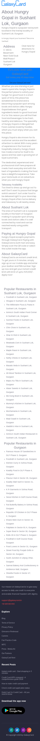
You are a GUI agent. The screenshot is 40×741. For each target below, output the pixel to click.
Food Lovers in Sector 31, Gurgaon (21, 546)
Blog (3, 618)
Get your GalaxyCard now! (20, 83)
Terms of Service (8, 623)
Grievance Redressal (10, 631)
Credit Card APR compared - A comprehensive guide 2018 (14, 678)
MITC (4, 645)
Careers (5, 636)
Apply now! (7, 274)
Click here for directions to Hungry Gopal (28, 48)
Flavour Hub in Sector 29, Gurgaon (21, 478)
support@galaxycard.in (12, 600)
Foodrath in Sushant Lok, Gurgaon (21, 297)
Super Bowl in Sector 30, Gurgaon (21, 531)
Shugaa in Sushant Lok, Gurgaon (21, 301)
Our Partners (7, 653)
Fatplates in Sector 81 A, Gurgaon (21, 527)
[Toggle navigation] (28, 3)
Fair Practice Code (9, 640)
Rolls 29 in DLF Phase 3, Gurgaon (21, 535)
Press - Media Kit (8, 649)
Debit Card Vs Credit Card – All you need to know (16, 693)
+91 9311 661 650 (8, 604)
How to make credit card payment (15, 684)
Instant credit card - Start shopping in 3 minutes (17, 672)
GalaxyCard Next (8, 658)
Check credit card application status (16, 688)
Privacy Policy (7, 627)
